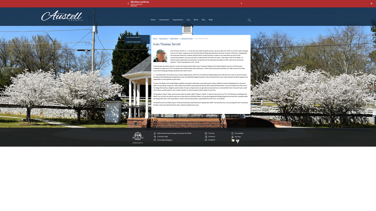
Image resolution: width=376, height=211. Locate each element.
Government (164, 20)
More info (157, 4)
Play (203, 20)
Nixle (211, 20)
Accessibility (238, 133)
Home (153, 20)
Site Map (237, 137)
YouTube (211, 133)
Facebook (211, 136)
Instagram (211, 140)
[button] (372, 3)
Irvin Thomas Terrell (133, 37)
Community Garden (187, 38)
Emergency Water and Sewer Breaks (146, 2)
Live (188, 20)
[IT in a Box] (237, 141)
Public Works (174, 38)
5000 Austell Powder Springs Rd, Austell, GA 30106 (174, 133)
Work (196, 20)
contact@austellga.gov (164, 140)
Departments (178, 20)
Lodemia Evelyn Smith (133, 42)
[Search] (249, 20)
